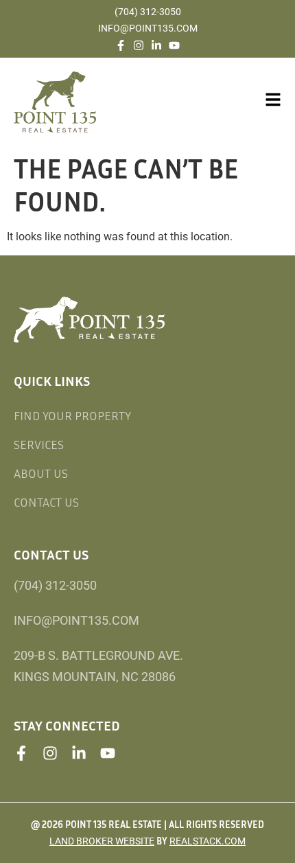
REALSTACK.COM (207, 841)
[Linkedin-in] (156, 45)
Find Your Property (72, 415)
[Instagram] (138, 45)
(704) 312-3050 (148, 11)
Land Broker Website (101, 841)
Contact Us (46, 501)
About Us (41, 473)
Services (39, 444)
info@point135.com (148, 28)
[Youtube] (174, 45)
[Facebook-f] (120, 45)
